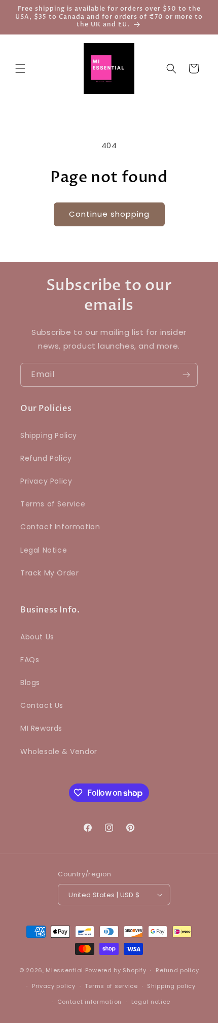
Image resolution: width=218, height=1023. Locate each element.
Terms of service (111, 986)
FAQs (29, 660)
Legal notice (150, 1002)
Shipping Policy (48, 435)
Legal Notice (43, 550)
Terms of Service (53, 504)
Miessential (64, 970)
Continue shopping (109, 214)
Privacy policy (54, 986)
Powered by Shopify (116, 970)
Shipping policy (171, 986)
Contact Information (60, 527)
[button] (20, 68)
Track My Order (49, 573)
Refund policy (177, 970)
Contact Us (41, 705)
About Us (37, 637)
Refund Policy (46, 458)
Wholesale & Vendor (58, 751)
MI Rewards (41, 728)
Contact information (89, 1002)
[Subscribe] (186, 375)
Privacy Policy (46, 481)
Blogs (30, 682)
